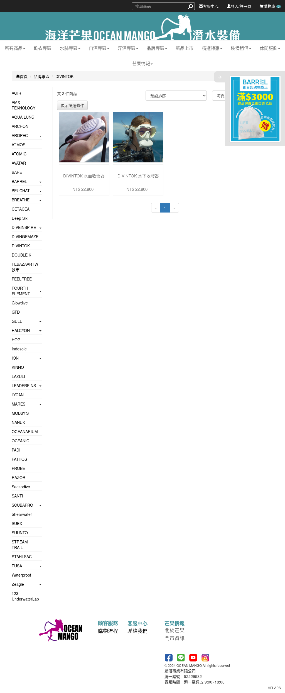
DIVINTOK (64, 76)
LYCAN (18, 394)
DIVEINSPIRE (24, 227)
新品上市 (184, 48)
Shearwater (22, 514)
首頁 (24, 76)
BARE (17, 172)
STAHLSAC (22, 556)
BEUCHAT (21, 190)
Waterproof (21, 575)
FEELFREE (22, 279)
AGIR (16, 93)
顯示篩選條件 (72, 105)
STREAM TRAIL (20, 544)
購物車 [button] (271, 6)
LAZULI (18, 376)
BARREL (19, 181)
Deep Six (20, 218)
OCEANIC (20, 440)
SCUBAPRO (22, 505)
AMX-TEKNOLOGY (23, 105)
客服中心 (210, 6)
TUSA (17, 565)
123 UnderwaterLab (25, 596)
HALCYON (21, 330)
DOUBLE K (21, 255)
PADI (16, 450)
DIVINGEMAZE (25, 236)
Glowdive (20, 303)
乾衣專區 (42, 48)
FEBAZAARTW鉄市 (25, 266)
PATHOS (19, 459)
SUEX (17, 523)
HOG (16, 339)
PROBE (18, 468)
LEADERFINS (24, 385)
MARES (18, 404)
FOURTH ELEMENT (21, 290)
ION (15, 358)
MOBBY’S (20, 413)
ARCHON (20, 126)
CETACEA (21, 209)
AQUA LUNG (23, 117)
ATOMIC (19, 154)
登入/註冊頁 (241, 6)
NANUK (18, 422)
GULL (17, 321)
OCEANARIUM (25, 431)
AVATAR (19, 163)
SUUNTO (20, 532)
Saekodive (21, 486)
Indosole (19, 349)
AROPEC (20, 135)
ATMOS (18, 144)
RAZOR (18, 477)
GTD (16, 312)
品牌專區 (41, 76)
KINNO (18, 367)
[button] (15, 48)
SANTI (17, 496)
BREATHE (21, 199)
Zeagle (18, 584)
